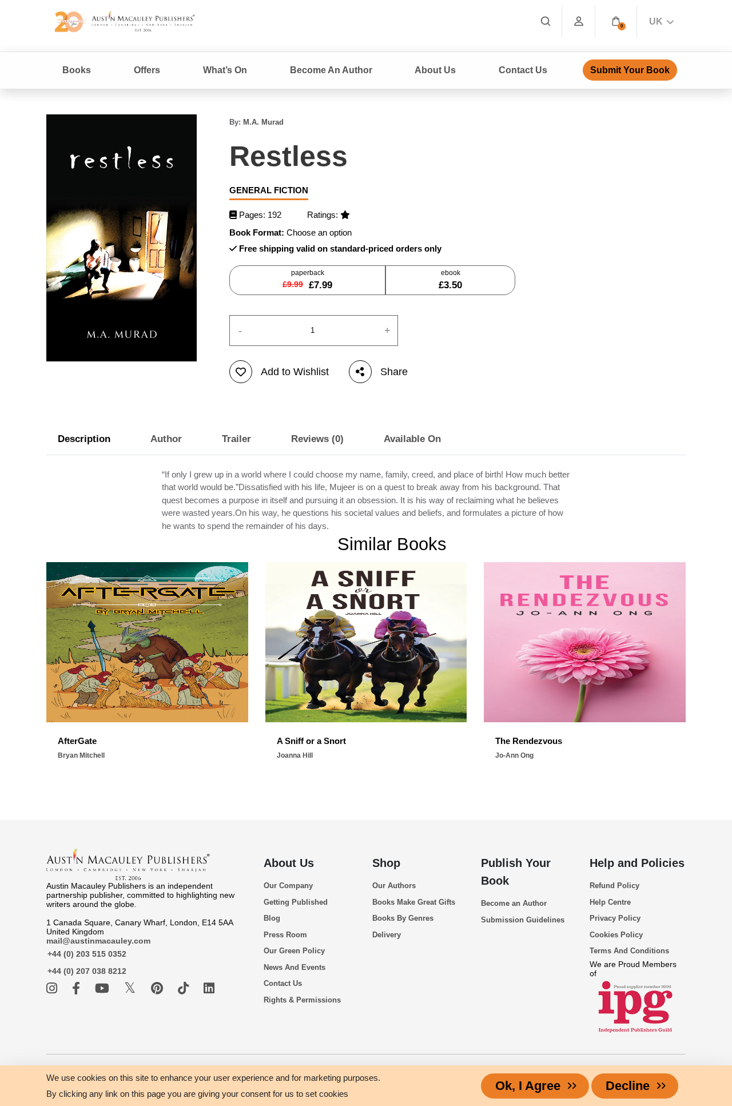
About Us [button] (435, 70)
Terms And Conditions (629, 950)
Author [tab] (166, 438)
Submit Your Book (630, 70)
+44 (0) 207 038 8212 (86, 971)
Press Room (285, 934)
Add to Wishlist (295, 371)
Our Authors (394, 885)
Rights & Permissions (302, 1000)
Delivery (386, 934)
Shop (386, 863)
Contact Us (523, 70)
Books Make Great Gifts (413, 902)
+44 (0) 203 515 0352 (86, 953)
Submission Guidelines (522, 920)
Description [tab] (84, 438)
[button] (616, 21)
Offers (147, 70)
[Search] (546, 21)
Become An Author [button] (331, 70)
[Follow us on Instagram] (53, 988)
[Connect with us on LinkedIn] (209, 988)
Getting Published (296, 902)
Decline (628, 1086)
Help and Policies (637, 863)
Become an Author (514, 903)
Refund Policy (614, 885)
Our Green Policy (294, 950)
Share (394, 371)
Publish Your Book (516, 872)
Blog (272, 918)
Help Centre (610, 902)
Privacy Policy (615, 918)
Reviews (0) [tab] (317, 438)
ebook (450, 280)
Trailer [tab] (236, 438)
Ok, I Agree (527, 1086)
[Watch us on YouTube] (104, 988)
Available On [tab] (412, 438)
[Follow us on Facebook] (77, 988)
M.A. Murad (263, 122)
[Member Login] (579, 21)
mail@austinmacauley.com (98, 940)
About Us (289, 863)
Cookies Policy (616, 934)
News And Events (294, 967)
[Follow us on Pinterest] (158, 988)
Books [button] (76, 70)
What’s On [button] (225, 70)
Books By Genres (402, 918)
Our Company (288, 885)
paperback (307, 280)
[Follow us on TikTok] (185, 988)
